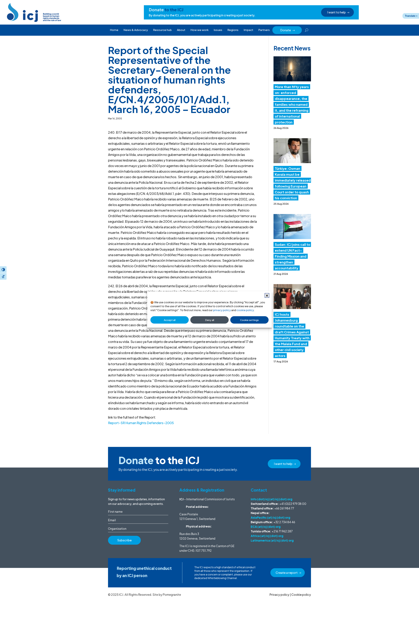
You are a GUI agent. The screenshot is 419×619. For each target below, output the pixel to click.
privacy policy (222, 310)
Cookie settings (249, 319)
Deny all (209, 319)
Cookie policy (301, 594)
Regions (233, 30)
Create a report (287, 572)
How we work (200, 30)
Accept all (169, 319)
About (181, 30)
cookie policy (245, 310)
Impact (248, 30)
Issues (218, 30)
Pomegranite (172, 594)
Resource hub (162, 30)
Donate (287, 30)
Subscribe (124, 540)
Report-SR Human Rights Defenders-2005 (141, 423)
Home (114, 30)
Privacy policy (279, 594)
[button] (267, 295)
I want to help (336, 12)
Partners (264, 30)
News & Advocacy (136, 30)
